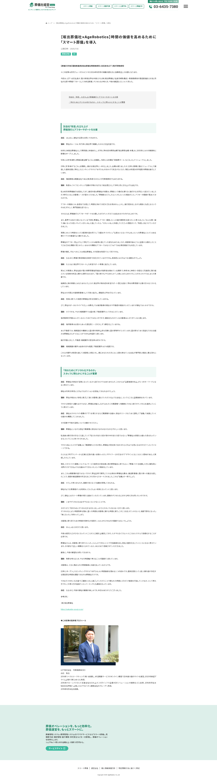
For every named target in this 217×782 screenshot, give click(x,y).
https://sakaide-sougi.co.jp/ (72, 609)
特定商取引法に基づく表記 (129, 768)
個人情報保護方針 (108, 768)
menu (186, 6)
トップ (50, 23)
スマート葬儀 (82, 768)
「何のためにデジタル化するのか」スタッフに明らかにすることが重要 (97, 102)
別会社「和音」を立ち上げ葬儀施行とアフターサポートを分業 (93, 97)
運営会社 (94, 768)
